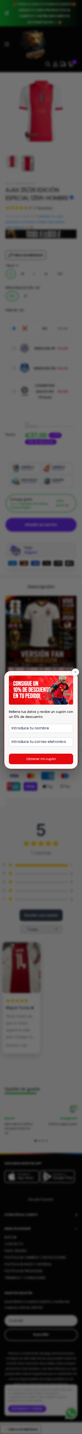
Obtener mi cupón (41, 759)
